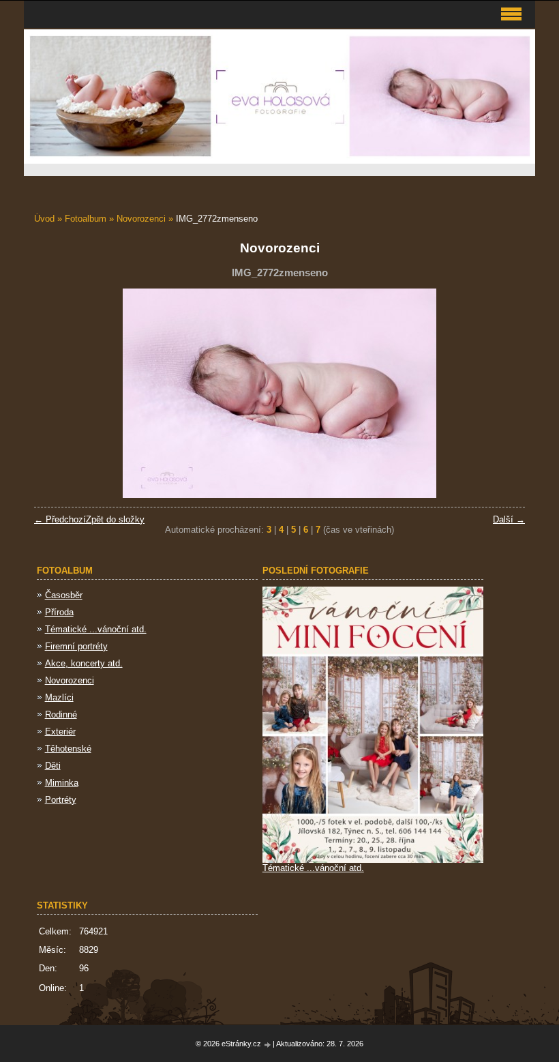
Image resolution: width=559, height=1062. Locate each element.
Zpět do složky (115, 519)
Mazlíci (59, 697)
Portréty (60, 800)
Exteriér (60, 731)
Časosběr (63, 595)
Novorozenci (141, 218)
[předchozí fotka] (56, 393)
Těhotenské (68, 748)
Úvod (44, 218)
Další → (509, 519)
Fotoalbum (85, 218)
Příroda (59, 612)
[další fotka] (502, 393)
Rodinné (61, 714)
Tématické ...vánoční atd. (96, 629)
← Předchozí (60, 519)
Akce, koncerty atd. (84, 663)
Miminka (61, 783)
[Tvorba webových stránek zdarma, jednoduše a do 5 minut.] (268, 1045)
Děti (53, 766)
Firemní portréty (76, 646)
